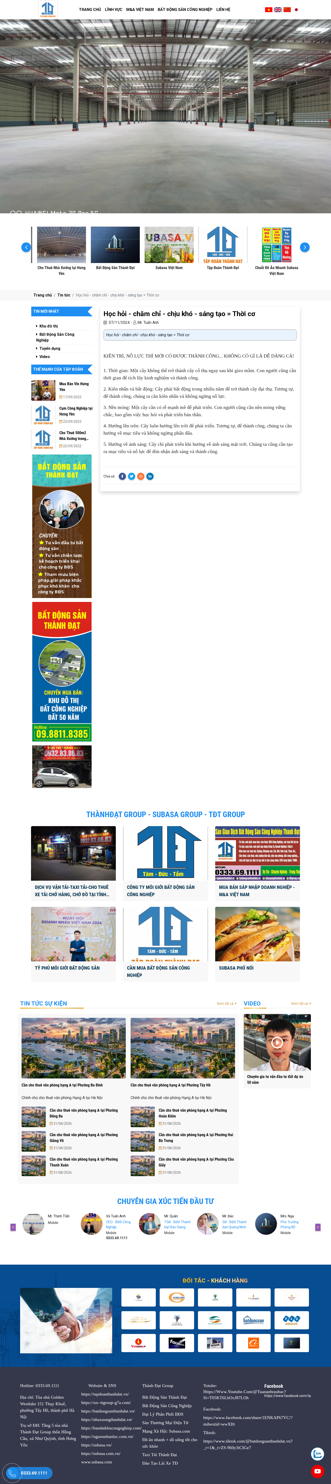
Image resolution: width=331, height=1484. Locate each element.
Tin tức (63, 295)
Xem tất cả (225, 1003)
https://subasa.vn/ (96, 1445)
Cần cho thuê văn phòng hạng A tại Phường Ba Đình (62, 1085)
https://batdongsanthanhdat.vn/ (108, 1411)
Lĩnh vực (113, 9)
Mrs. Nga (171, 1216)
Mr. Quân (55, 1216)
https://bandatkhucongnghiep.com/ (111, 1428)
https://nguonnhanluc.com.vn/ (107, 1436)
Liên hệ (223, 9)
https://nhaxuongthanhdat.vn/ (106, 1419)
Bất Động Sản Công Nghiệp (185, 9)
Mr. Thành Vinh (292, 1216)
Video (44, 356)
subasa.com (102, 1462)
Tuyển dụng (49, 348)
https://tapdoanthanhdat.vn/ (105, 1394)
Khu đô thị (48, 326)
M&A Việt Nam (140, 9)
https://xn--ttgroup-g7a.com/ (106, 1402)
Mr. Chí (228, 1216)
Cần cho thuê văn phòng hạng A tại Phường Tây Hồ (171, 1085)
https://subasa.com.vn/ (100, 1453)
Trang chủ (90, 9)
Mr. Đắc (112, 1216)
